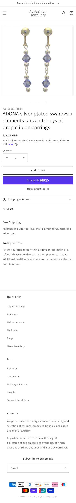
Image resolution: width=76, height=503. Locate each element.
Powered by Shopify (48, 497)
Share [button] (10, 208)
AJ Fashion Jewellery (33, 497)
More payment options (38, 188)
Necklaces (12, 330)
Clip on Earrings (16, 306)
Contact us (13, 376)
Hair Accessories (16, 322)
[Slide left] (30, 102)
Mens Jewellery (16, 346)
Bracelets (12, 314)
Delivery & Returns (17, 384)
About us (12, 368)
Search (11, 392)
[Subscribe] (65, 468)
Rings (10, 338)
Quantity (7, 150)
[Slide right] (46, 102)
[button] (4, 13)
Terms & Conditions (18, 400)
